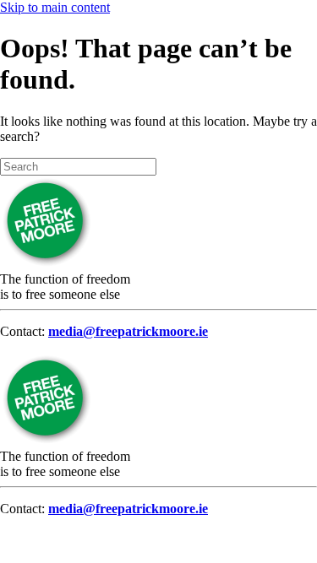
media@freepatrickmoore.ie (128, 331)
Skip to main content (55, 7)
